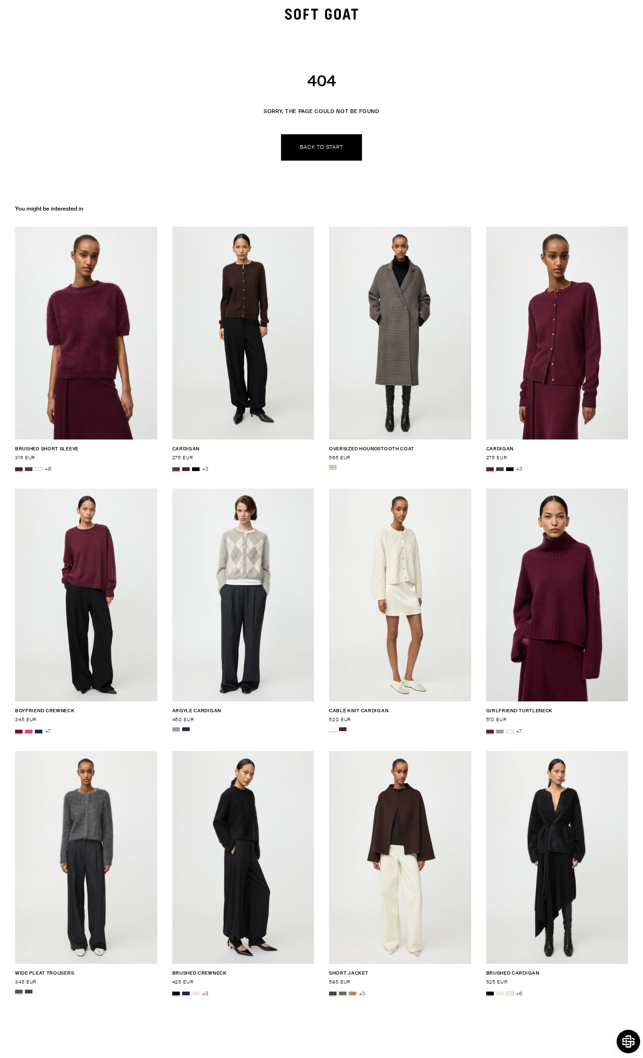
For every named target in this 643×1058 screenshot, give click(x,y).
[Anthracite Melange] (19, 991)
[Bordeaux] (19, 469)
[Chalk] (510, 994)
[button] (628, 1041)
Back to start (321, 147)
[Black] (196, 469)
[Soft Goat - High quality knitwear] (321, 14)
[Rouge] (28, 731)
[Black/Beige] (333, 467)
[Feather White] (38, 469)
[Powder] (196, 994)
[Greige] (176, 729)
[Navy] (38, 731)
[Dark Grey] (342, 994)
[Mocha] (28, 469)
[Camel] (352, 994)
